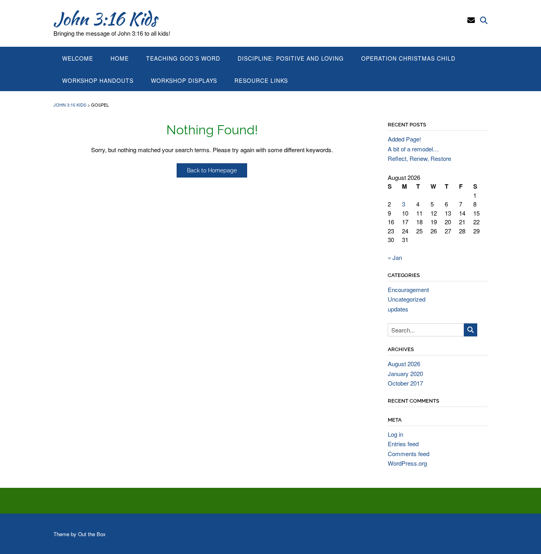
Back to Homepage (212, 170)
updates (398, 309)
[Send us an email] (471, 19)
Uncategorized (406, 299)
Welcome (77, 58)
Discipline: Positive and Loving (291, 58)
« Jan (395, 257)
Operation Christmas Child (408, 58)
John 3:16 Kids (105, 18)
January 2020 (405, 373)
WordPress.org (407, 463)
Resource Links (261, 80)
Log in (395, 434)
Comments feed (408, 453)
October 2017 (405, 383)
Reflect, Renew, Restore (419, 158)
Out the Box (92, 534)
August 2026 (404, 363)
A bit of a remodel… (413, 149)
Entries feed (403, 443)
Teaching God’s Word (183, 58)
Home (119, 58)
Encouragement (408, 289)
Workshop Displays (184, 80)
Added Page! (404, 139)
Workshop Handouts (97, 80)
